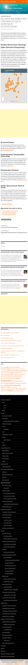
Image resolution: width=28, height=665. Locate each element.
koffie (13, 378)
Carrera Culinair (14, 367)
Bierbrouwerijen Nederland (9, 621)
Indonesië (19, 372)
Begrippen (3, 651)
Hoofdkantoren (6, 632)
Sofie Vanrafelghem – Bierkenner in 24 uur (10, 354)
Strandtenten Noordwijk (8, 616)
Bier (8, 367)
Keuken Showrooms (6, 16)
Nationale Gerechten (6, 399)
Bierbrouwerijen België (9, 624)
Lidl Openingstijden (6, 627)
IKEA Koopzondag (8, 587)
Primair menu (26, 1)
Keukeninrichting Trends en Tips (10, 211)
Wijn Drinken (4, 390)
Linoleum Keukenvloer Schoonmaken (9, 226)
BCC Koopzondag (8, 536)
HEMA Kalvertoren (9, 571)
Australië (2, 367)
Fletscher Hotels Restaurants (9, 512)
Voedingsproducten (5, 448)
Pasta (5, 405)
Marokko (3, 385)
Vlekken (13, 389)
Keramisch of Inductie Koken (9, 212)
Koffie (3, 426)
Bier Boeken (5, 418)
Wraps (3, 461)
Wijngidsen (10, 390)
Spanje (3, 410)
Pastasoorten (5, 456)
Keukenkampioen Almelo (9, 493)
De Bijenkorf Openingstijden (9, 541)
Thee (3, 432)
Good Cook (10, 370)
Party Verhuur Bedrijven (8, 643)
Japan (15, 374)
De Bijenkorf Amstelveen (9, 546)
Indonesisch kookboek (12, 372)
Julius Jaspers (3, 375)
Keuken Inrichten (4, 376)
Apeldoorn (6, 488)
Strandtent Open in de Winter (9, 605)
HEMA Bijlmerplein (9, 563)
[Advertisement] (14, 123)
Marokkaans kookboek (20, 383)
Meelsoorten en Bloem (7, 453)
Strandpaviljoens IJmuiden (8, 608)
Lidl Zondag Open (8, 629)
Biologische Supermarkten (7, 469)
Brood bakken (5, 450)
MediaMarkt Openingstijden (8, 592)
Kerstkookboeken (16, 375)
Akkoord (16, 663)
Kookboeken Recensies (17, 381)
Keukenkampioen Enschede (10, 498)
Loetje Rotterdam (8, 525)
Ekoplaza (4, 472)
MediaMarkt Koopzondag (10, 595)
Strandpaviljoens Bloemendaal (9, 611)
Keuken (20, 375)
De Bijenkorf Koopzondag (10, 544)
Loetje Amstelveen (8, 520)
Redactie (11, 29)
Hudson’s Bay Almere (8, 581)
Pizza (5, 407)
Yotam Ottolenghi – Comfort (7, 338)
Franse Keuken (15, 369)
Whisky (4, 437)
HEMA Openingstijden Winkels (9, 555)
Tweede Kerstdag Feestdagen (10, 538)
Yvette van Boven (17, 390)
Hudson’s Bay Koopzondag (10, 579)
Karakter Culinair (9, 375)
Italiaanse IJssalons (6, 637)
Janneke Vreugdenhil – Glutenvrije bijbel (10, 332)
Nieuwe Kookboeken (13, 385)
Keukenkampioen (11, 376)
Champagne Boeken (6, 423)
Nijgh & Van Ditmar (6, 387)
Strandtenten (4, 603)
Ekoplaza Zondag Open (7, 474)
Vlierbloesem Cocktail (7, 434)
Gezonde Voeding (4, 370)
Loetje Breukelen (8, 522)
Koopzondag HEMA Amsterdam (12, 560)
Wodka (4, 445)
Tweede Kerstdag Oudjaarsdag (11, 589)
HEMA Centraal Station (10, 565)
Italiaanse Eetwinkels (7, 635)
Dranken (3, 413)
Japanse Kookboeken (20, 374)
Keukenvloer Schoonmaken (6, 378)
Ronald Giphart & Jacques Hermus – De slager (11, 340)
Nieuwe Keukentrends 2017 (9, 214)
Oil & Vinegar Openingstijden (9, 597)
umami (15, 387)
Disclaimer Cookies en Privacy (8, 653)
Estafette (4, 477)
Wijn (17, 389)
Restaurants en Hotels (6, 509)
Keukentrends (18, 376)
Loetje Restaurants (6, 517)
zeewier (22, 390)
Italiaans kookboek (5, 374)
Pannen (12, 387)
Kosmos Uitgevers (5, 383)
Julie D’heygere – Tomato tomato (8, 343)
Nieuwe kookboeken (5, 335)
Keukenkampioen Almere (9, 496)
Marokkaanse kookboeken (6, 348)
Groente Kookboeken (20, 370)
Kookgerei (3, 645)
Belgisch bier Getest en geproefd (11, 421)
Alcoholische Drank (7, 415)
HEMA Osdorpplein (9, 573)
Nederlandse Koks (6, 466)
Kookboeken (6, 380)
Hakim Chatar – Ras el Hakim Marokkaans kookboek (12, 345)
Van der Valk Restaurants (8, 528)
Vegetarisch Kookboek (6, 389)
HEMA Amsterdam (8, 557)
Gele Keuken (21, 369)
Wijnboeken (22, 389)
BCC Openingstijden (6, 533)
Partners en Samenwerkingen (8, 656)
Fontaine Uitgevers (6, 369)
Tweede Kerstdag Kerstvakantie (11, 504)
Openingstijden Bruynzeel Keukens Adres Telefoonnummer (14, 231)
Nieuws (2, 648)
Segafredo (6, 429)
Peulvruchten (5, 458)
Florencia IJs (7, 640)
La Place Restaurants (7, 514)
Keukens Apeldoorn (6, 506)
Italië (11, 374)
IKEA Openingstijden (7, 584)
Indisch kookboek (4, 372)
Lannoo (12, 383)
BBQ (6, 367)
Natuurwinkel (5, 480)
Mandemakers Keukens (7, 501)
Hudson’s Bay (5, 576)
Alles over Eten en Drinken (8, 2)
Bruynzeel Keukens (6, 485)
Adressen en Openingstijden (7, 619)
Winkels (2, 530)
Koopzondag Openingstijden (10, 600)
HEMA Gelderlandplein (10, 568)
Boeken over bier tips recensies (8, 357)
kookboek (18, 378)
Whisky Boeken (7, 440)
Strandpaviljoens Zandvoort (9, 613)
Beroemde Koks (4, 464)
